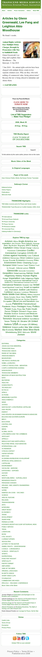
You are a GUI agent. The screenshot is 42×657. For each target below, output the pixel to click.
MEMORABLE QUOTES (9, 397)
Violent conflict (18, 327)
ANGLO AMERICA (7, 400)
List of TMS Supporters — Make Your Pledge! (21, 116)
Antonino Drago (7, 603)
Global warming (20, 273)
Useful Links (6, 620)
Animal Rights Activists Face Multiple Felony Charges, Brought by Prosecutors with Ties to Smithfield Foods (11, 47)
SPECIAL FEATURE (8, 497)
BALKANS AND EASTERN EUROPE (13, 417)
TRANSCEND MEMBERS (10, 373)
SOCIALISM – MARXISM (9, 468)
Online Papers (6, 190)
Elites (36, 260)
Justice (22, 290)
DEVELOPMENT (7, 517)
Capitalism (8, 248)
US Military (33, 324)
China (16, 248)
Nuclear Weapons (30, 299)
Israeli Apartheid (8, 287)
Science (14, 314)
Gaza (32, 267)
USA (15, 324)
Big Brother (13, 245)
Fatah (26, 265)
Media (5, 294)
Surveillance (34, 319)
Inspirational (16, 280)
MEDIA (4, 429)
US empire (23, 324)
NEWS (4, 402)
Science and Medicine (28, 314)
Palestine (17, 303)
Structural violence (21, 319)
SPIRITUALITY (6, 561)
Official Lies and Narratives (24, 301)
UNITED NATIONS (7, 453)
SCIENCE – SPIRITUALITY (10, 551)
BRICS (28, 245)
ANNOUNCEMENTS (8, 356)
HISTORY (5, 473)
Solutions (28, 316)
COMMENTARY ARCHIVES (10, 580)
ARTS (3, 505)
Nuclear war (19, 299)
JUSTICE (5, 404)
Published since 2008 (21, 654)
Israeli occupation (31, 287)
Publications (6, 192)
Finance (32, 265)
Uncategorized (6, 578)
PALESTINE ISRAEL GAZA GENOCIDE (14, 444)
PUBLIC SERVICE (7, 527)
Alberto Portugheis (8, 607)
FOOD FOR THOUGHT (9, 558)
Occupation (7, 301)
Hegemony (10, 275)
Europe (34, 263)
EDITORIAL (5, 343)
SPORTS (4, 554)
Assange (36, 243)
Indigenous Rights (32, 278)
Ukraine (23, 321)
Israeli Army (19, 287)
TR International (7, 217)
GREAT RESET (6, 510)
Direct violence (26, 258)
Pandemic (6, 306)
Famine (20, 265)
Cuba (29, 256)
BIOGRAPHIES (6, 358)
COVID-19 (32, 253)
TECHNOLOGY (7, 387)
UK (18, 321)
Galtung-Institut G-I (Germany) (11, 231)
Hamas (29, 273)
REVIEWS (5, 488)
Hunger (5, 278)
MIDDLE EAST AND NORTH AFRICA (13, 441)
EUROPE (5, 426)
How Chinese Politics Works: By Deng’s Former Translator (20, 178)
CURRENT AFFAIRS (8, 539)
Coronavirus (10, 253)
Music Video (20, 297)
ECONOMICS (6, 512)
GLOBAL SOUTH (7, 431)
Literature (17, 292)
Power (8, 309)
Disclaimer (5, 625)
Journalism (13, 290)
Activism (9, 241)
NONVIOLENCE (7, 370)
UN (29, 321)
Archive (9, 10)
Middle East (14, 294)
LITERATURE (6, 532)
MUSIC (4, 534)
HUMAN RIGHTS (7, 385)
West (25, 330)
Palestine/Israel (29, 304)
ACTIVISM (5, 395)
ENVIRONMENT (7, 466)
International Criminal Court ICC (25, 282)
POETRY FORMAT (8, 563)
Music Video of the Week (9, 585)
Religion (14, 311)
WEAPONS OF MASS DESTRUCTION (14, 375)
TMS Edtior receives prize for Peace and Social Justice (19, 204)
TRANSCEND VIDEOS (9, 351)
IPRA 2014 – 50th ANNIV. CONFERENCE (15, 583)
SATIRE (4, 490)
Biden (6, 245)
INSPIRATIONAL (7, 556)
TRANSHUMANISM (8, 502)
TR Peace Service (7, 224)
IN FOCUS (5, 390)
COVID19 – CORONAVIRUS (11, 549)
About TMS (36, 10)
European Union (10, 265)
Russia (7, 313)
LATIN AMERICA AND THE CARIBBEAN (14, 434)
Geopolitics (8, 273)
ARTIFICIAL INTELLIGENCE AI (11, 461)
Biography (21, 245)
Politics (36, 306)
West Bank (33, 329)
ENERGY (5, 412)
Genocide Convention (27, 271)
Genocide (12, 270)
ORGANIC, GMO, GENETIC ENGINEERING (15, 485)
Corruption (21, 253)
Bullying (35, 245)
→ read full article (9, 84)
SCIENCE (5, 495)
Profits (14, 309)
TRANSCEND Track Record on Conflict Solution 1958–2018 (21, 207)
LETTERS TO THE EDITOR (10, 544)
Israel (36, 284)
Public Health (31, 309)
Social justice (10, 316)
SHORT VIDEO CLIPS (9, 576)
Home (3, 10)
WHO (20, 332)
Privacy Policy (6, 627)
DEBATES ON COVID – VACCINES (13, 492)
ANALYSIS (5, 382)
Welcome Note (6, 195)
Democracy (14, 258)
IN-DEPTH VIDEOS (8, 573)
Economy (29, 260)
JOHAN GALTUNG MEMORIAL (11, 346)
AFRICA (4, 392)
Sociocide (20, 316)
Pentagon (21, 306)
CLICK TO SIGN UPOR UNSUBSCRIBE (21, 138)
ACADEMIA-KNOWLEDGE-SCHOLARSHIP (15, 458)
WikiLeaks (26, 332)
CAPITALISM (6, 463)
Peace (13, 306)
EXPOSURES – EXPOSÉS (10, 470)
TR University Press (8, 229)
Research (22, 311)
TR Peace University (8, 222)
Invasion (26, 285)
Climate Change (25, 248)
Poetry (29, 306)
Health (36, 273)
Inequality (8, 280)
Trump (13, 321)
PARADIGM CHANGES (9, 483)
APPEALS (5, 439)
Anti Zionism (16, 243)
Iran (31, 285)
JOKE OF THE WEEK (8, 568)
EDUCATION (6, 422)
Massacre (34, 292)
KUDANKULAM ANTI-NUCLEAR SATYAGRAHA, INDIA (19, 524)
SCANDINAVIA (6, 448)
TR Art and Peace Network (10, 219)
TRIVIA (4, 529)
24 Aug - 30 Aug (21, 126)
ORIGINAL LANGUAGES (10, 571)
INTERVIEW (5, 507)
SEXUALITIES (6, 541)
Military (23, 294)
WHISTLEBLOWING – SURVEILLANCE (14, 478)
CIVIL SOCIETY (7, 536)
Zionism (21, 334)
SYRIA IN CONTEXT (8, 451)
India (23, 278)
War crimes (34, 327)
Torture (7, 321)
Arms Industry (26, 243)
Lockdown (25, 292)
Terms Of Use (6, 623)
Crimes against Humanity (15, 255)
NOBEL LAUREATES (8, 363)
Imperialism (14, 278)
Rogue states (32, 311)
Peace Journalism (19, 10)
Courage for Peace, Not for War (28, 611)
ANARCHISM (6, 519)
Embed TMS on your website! (21, 643)
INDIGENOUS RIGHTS (9, 480)
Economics (21, 260)
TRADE (4, 514)
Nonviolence (9, 299)
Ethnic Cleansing (24, 263)
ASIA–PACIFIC (6, 409)
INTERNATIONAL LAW (9, 446)
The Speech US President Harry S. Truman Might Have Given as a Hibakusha (19, 599)
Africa (15, 241)
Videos (29, 10)
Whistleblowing (11, 332)
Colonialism (21, 251)
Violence (6, 327)
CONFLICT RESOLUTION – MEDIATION (14, 365)
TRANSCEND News (8, 348)
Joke (6, 290)
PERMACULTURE (7, 522)
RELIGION (5, 500)
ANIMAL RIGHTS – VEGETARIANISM (13, 546)
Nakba (28, 297)
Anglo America (25, 241)
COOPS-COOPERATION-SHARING (13, 368)
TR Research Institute (8, 226)
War (26, 327)
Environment (10, 263)
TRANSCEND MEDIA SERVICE (21, 2)
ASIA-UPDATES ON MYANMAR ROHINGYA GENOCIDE (19, 414)
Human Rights (30, 275)
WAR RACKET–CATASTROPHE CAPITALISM (16, 407)
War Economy (8, 330)
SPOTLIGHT (6, 436)
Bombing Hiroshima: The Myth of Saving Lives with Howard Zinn (19, 607)
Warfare (18, 329)
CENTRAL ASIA (7, 424)
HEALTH (4, 475)
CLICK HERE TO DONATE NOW (21, 103)
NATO (35, 297)
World (33, 332)
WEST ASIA (5, 456)
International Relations (12, 285)
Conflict (30, 250)
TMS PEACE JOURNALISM (10, 360)
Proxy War (21, 309)
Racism (8, 311)
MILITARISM (6, 380)
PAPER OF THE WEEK (9, 353)
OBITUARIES (6, 566)
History (19, 276)
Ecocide (12, 260)
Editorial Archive (7, 187)
